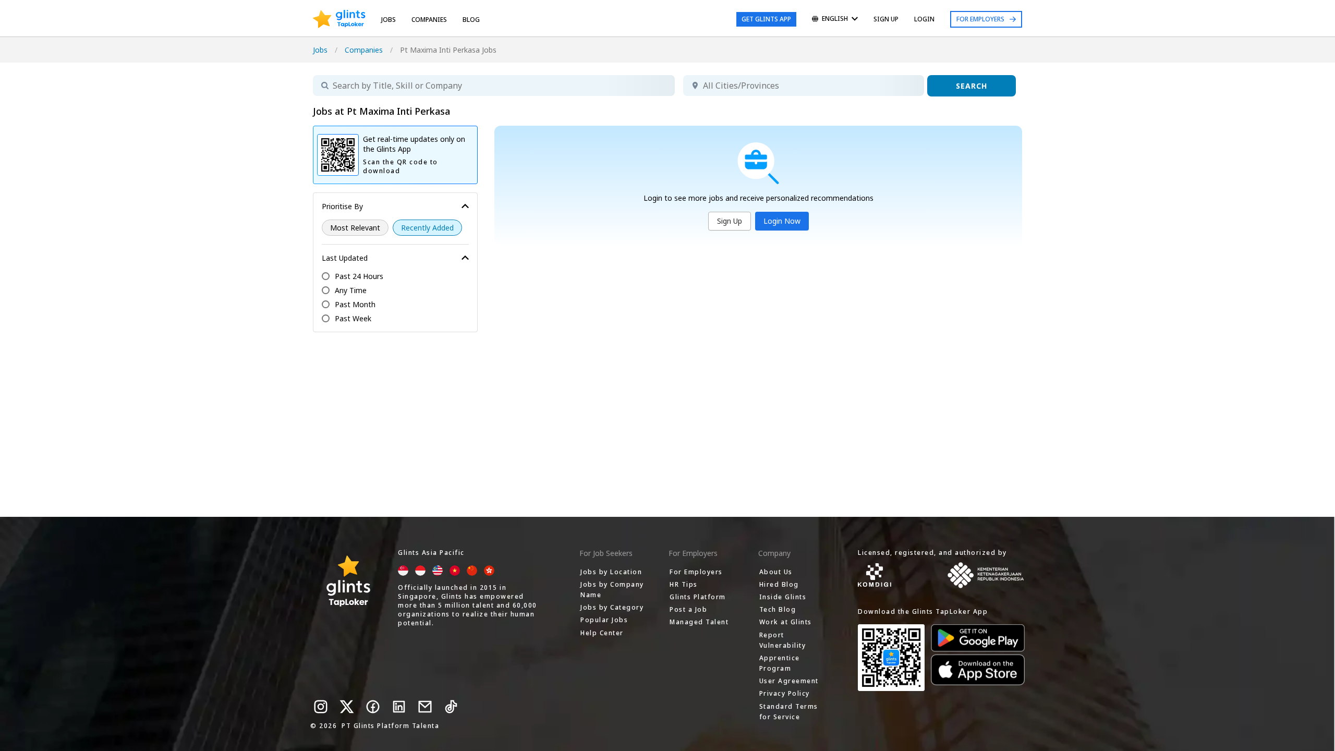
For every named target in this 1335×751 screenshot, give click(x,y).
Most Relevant (355, 228)
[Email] (425, 706)
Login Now (781, 221)
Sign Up (729, 221)
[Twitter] (346, 706)
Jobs (388, 19)
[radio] (355, 228)
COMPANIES (429, 19)
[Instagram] (320, 706)
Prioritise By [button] (342, 206)
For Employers (980, 19)
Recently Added (427, 228)
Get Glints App (766, 19)
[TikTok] (451, 706)
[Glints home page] (339, 19)
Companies (364, 50)
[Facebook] (372, 706)
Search (971, 86)
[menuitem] (835, 19)
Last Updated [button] (345, 258)
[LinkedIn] (399, 706)
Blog (471, 19)
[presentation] (339, 19)
